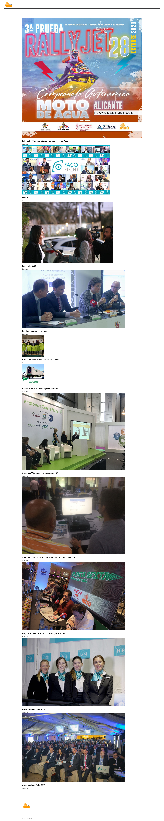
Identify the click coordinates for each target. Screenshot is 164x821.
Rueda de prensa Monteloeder (35, 331)
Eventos (25, 144)
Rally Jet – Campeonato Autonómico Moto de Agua (45, 141)
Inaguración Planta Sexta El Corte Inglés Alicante (44, 633)
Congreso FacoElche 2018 (33, 785)
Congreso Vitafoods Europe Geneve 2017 (40, 473)
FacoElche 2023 (29, 266)
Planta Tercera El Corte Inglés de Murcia (40, 388)
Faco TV (25, 197)
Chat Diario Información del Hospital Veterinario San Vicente (49, 557)
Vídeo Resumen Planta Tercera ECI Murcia (41, 360)
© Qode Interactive (28, 818)
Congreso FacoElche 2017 (33, 709)
